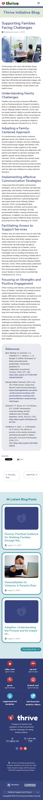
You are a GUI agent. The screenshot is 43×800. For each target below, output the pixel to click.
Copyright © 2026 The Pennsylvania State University (21, 796)
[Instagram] (21, 748)
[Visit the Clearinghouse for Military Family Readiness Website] (27, 783)
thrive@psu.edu (12, 741)
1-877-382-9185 (31, 739)
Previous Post (10, 476)
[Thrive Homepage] (11, 718)
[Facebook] (17, 748)
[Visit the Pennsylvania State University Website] (13, 784)
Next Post (31, 475)
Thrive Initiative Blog (21, 12)
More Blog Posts (29, 649)
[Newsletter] (25, 748)
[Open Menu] (38, 3)
